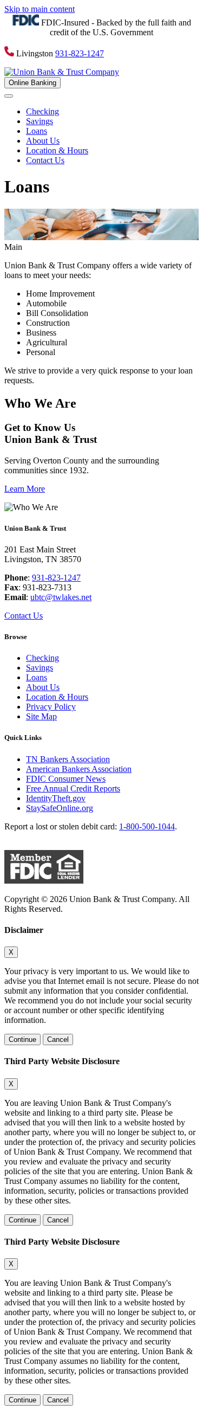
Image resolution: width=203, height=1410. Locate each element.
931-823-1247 (79, 53)
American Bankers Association (79, 769)
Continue (22, 1039)
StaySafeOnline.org (59, 808)
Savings (39, 121)
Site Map (41, 716)
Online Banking (32, 83)
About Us (43, 140)
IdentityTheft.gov (56, 798)
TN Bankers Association (68, 759)
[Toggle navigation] (8, 96)
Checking (42, 111)
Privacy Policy (51, 706)
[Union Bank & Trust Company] (61, 71)
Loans (36, 131)
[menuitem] (112, 112)
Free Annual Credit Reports (73, 788)
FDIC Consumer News (66, 778)
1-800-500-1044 (147, 826)
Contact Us (45, 160)
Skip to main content (39, 9)
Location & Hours (57, 150)
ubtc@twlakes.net (60, 597)
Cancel (58, 1039)
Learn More (24, 488)
